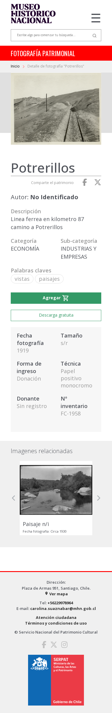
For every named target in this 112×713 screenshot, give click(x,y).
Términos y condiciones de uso (56, 623)
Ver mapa (56, 594)
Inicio (16, 66)
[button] (14, 498)
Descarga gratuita (56, 315)
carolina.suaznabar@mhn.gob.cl (63, 608)
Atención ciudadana (56, 617)
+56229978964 (60, 602)
